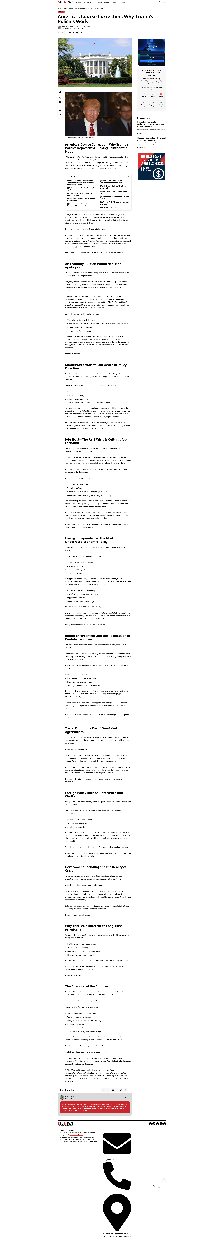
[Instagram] (144, 104)
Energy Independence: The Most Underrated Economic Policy (79, 205)
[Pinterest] (161, 96)
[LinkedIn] (161, 104)
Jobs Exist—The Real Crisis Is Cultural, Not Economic (81, 200)
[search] (160, 2)
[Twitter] (152, 96)
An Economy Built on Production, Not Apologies (81, 189)
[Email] (69, 32)
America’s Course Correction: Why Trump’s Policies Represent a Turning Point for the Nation (80, 183)
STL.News (69, 157)
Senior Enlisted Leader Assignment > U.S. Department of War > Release (150, 124)
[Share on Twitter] (66, 32)
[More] (81, 32)
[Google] (164, 1123)
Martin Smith (65, 26)
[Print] (77, 32)
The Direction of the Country (112, 207)
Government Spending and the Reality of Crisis (114, 198)
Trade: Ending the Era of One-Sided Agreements (113, 187)
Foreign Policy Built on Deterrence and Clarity (114, 192)
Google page (92, 1141)
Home (59, 8)
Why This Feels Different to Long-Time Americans (114, 203)
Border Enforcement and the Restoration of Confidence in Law (111, 182)
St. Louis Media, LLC (86, 1070)
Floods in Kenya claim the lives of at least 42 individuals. (151, 139)
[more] (128, 2)
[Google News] (152, 104)
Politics (65, 8)
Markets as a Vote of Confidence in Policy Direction (80, 194)
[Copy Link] (73, 32)
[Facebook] (129, 1097)
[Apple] (161, 1123)
